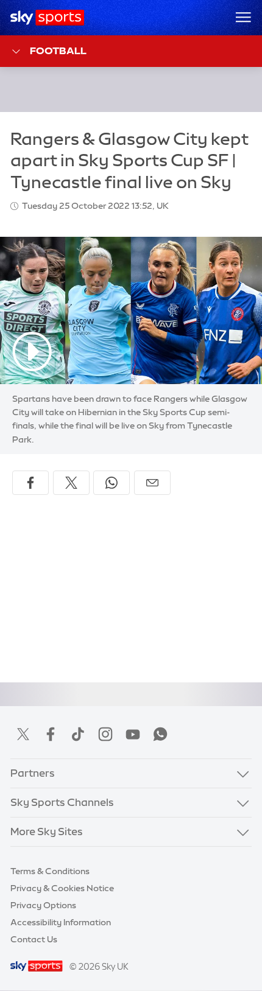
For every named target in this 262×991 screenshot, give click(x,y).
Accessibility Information (60, 922)
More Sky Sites (46, 831)
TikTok (78, 734)
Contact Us (33, 939)
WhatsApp (160, 734)
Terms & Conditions (50, 871)
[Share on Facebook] (30, 483)
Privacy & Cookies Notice (62, 888)
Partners (32, 773)
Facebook (50, 734)
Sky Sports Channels (62, 802)
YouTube (133, 734)
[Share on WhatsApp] (111, 483)
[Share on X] (71, 483)
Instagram (105, 734)
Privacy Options (43, 905)
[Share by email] (152, 483)
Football (58, 50)
